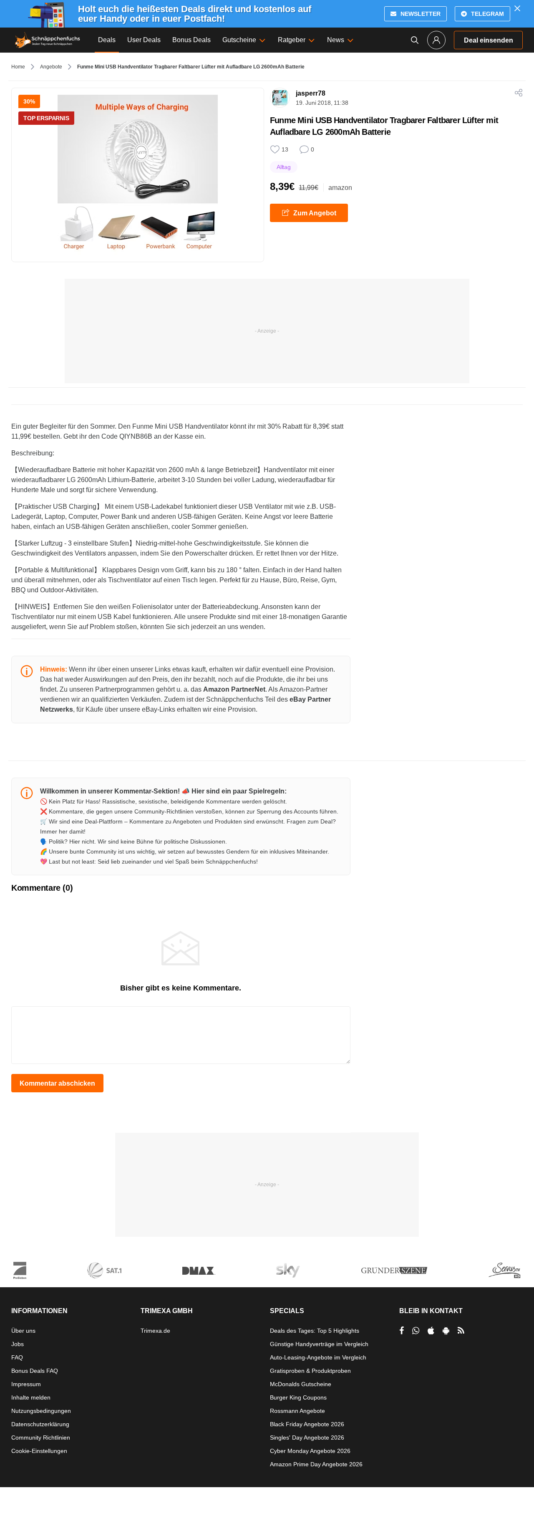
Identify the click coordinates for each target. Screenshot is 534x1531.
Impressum (26, 1384)
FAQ (17, 1357)
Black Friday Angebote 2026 (307, 1424)
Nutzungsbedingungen (41, 1410)
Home (18, 67)
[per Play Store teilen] (446, 1330)
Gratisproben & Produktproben (310, 1370)
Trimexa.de (155, 1330)
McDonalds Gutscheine (300, 1384)
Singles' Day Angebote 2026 (307, 1437)
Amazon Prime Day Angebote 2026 (316, 1464)
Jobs (17, 1344)
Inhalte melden (30, 1397)
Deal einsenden (488, 40)
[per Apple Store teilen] (431, 1330)
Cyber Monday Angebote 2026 (310, 1451)
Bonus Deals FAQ (34, 1370)
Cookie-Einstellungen (39, 1451)
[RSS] (461, 1330)
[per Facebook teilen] (401, 1330)
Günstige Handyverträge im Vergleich (319, 1344)
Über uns (23, 1330)
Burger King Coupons (298, 1397)
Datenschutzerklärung (40, 1424)
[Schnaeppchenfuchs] (47, 40)
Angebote (51, 67)
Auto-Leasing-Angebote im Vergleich (318, 1357)
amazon (340, 187)
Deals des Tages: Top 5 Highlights (314, 1330)
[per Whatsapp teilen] (415, 1330)
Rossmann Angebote (297, 1410)
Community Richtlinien (40, 1437)
